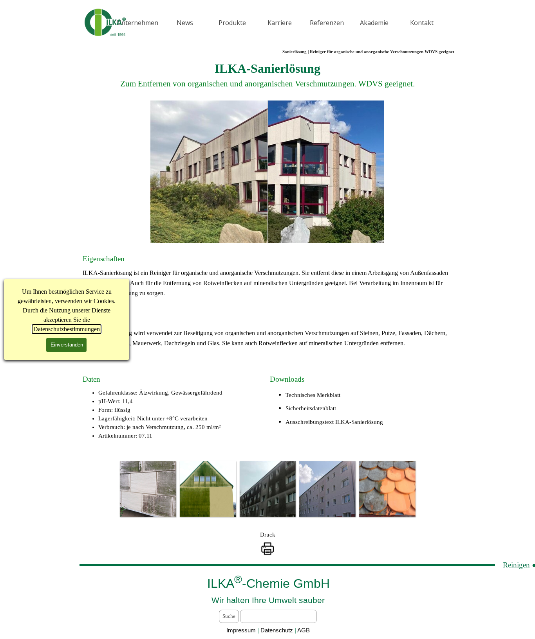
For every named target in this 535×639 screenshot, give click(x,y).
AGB (303, 630)
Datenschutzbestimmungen (66, 329)
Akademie (374, 22)
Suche (228, 616)
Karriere (280, 22)
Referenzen (327, 22)
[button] (148, 489)
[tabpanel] (267, 74)
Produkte (232, 22)
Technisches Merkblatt (313, 395)
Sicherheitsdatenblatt (311, 408)
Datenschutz (277, 630)
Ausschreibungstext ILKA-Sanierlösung (334, 422)
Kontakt (422, 22)
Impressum (241, 630)
